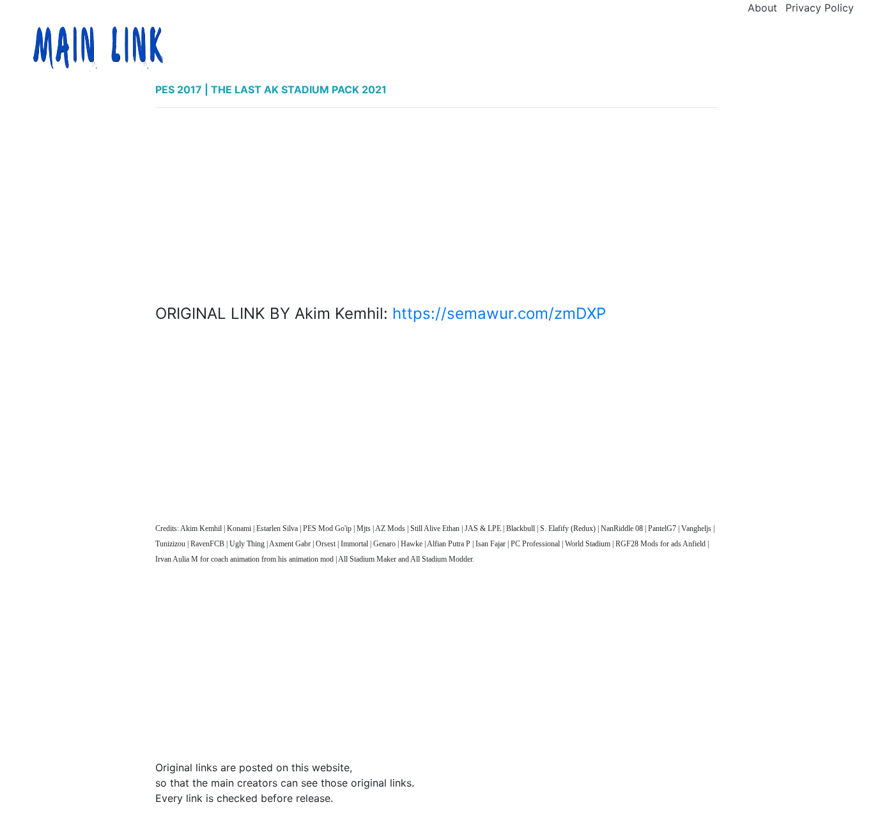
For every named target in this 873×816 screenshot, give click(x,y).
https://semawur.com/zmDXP (499, 313)
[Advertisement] (436, 207)
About (762, 7)
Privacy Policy (819, 7)
